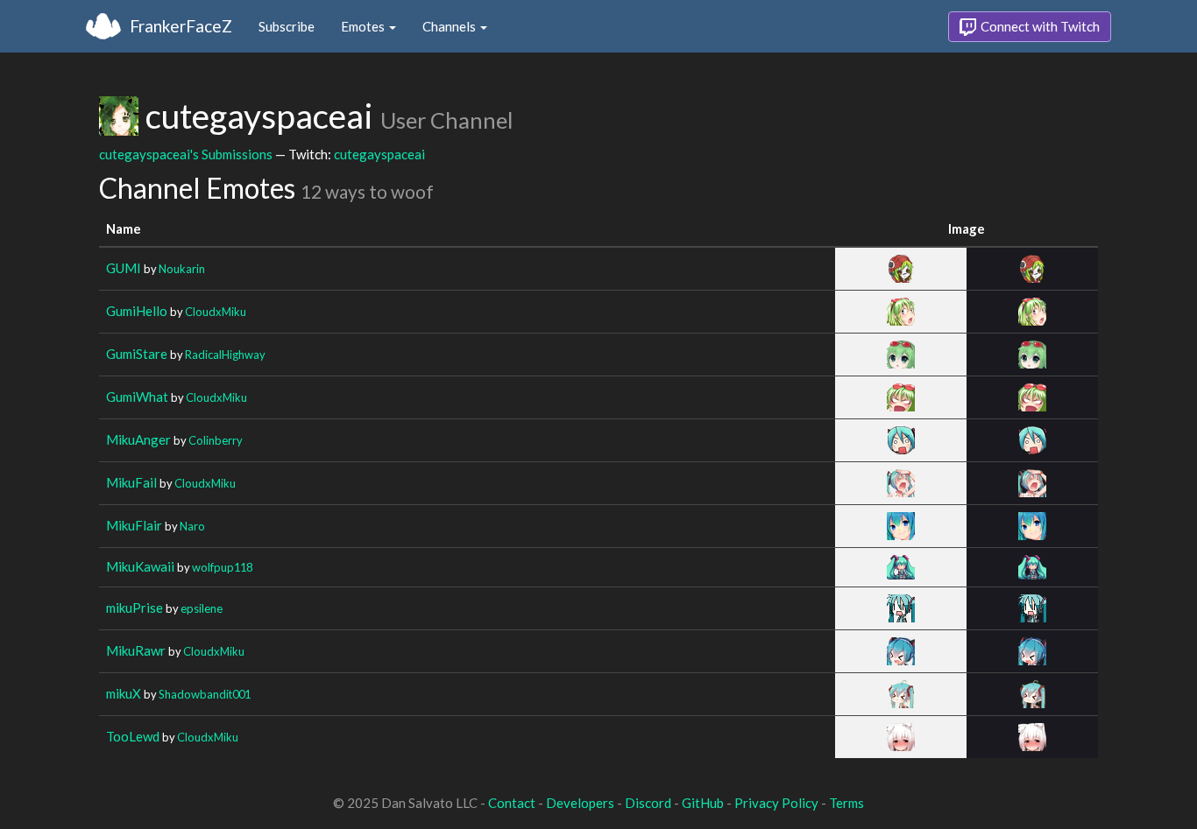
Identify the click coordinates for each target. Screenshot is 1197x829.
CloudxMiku (215, 312)
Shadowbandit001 (205, 694)
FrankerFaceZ (181, 26)
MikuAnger (138, 439)
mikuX (123, 693)
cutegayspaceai (379, 154)
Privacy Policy (776, 803)
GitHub (703, 803)
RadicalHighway (225, 355)
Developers (580, 803)
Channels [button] (450, 26)
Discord (648, 803)
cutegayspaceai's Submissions (186, 154)
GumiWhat (137, 396)
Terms (846, 803)
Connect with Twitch (1039, 26)
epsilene (202, 608)
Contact (511, 803)
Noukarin (182, 269)
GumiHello (136, 311)
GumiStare (136, 354)
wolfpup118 (222, 567)
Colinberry (215, 440)
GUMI (123, 268)
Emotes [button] (364, 26)
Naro (192, 526)
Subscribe (287, 26)
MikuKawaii (140, 566)
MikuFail (131, 482)
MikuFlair (134, 525)
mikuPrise (134, 607)
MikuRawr (136, 650)
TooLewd (132, 736)
